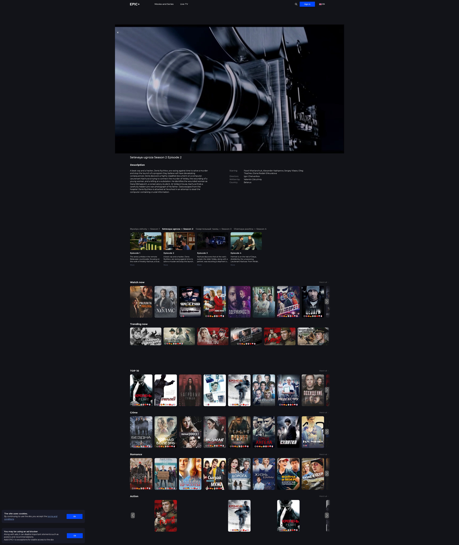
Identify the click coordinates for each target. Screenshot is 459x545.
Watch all (323, 282)
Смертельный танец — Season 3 (213, 229)
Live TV (184, 4)
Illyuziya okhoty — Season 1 (145, 229)
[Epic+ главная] (134, 4)
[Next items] (327, 301)
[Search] (296, 4)
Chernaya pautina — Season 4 (250, 229)
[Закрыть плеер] (117, 32)
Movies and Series (164, 4)
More (132, 265)
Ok (74, 516)
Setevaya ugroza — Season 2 (177, 229)
